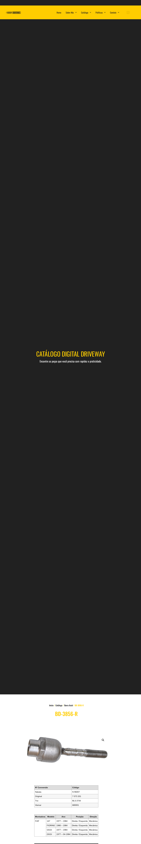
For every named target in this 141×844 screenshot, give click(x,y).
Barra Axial (68, 705)
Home (59, 12)
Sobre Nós (70, 12)
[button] (128, 12)
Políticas (99, 12)
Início (51, 705)
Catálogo (84, 12)
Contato (113, 12)
